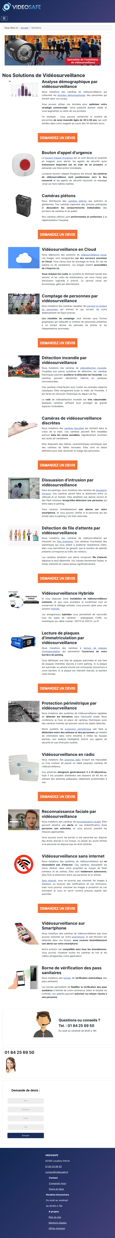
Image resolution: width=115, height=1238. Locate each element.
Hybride (55, 608)
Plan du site (55, 1217)
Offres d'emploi (57, 1228)
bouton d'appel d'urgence (59, 157)
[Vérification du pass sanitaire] (24, 977)
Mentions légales (57, 1222)
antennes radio (73, 759)
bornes (67, 978)
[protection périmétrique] (24, 711)
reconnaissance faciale (88, 821)
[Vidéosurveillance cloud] (24, 257)
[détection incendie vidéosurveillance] (24, 366)
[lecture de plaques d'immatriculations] (24, 641)
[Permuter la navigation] (4, 18)
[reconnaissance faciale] (24, 819)
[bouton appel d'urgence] (24, 164)
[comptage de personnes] (24, 303)
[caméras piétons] (24, 205)
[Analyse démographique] (24, 88)
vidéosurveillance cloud (93, 254)
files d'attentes (65, 541)
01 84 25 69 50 (53, 1166)
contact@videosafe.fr (56, 1172)
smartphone (78, 936)
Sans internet (49, 880)
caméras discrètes (74, 428)
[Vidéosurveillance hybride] (24, 599)
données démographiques (71, 95)
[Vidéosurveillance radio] (24, 767)
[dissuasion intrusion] (24, 487)
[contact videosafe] (43, 1024)
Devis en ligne (56, 1189)
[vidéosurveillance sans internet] (24, 864)
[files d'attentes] (24, 535)
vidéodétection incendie (93, 368)
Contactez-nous (57, 1183)
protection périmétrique (78, 729)
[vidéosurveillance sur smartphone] (24, 932)
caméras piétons (77, 201)
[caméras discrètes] (24, 427)
